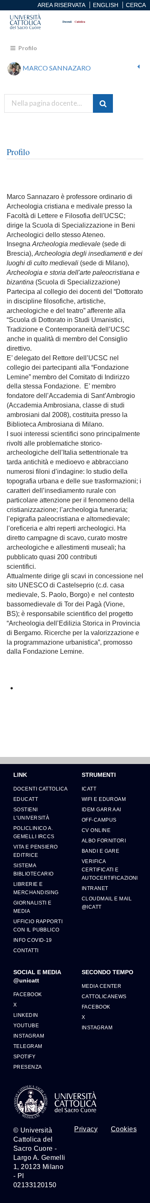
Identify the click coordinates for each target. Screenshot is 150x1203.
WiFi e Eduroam (104, 799)
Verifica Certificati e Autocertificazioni (109, 869)
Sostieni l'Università (31, 813)
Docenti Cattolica (40, 788)
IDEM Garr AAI (101, 809)
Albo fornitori (104, 840)
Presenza (27, 1067)
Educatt (25, 799)
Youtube (26, 1025)
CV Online (96, 830)
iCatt (89, 788)
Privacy (86, 1129)
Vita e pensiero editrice (35, 851)
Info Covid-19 (32, 940)
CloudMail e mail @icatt (107, 903)
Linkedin (25, 1015)
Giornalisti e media (32, 907)
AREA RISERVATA (61, 5)
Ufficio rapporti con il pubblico (37, 925)
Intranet (95, 888)
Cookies (124, 1129)
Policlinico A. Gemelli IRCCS (34, 832)
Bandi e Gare (100, 851)
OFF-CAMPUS (99, 819)
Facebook (27, 994)
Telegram (27, 1046)
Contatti (26, 950)
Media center (101, 986)
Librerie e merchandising (36, 888)
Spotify (24, 1056)
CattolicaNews (104, 996)
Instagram (28, 1035)
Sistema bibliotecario (33, 869)
